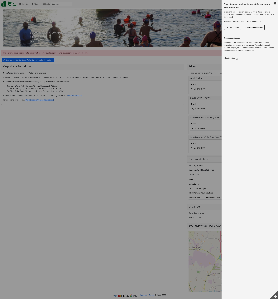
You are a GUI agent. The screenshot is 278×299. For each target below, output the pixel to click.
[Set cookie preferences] (273, 294)
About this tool (231, 58)
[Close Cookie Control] (275, 3)
